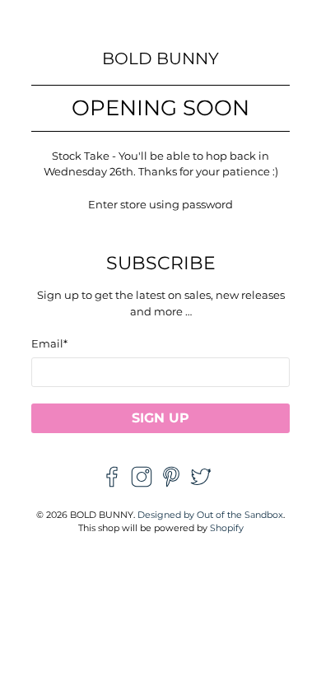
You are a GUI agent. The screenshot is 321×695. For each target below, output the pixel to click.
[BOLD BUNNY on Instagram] (141, 483)
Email (49, 343)
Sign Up (160, 418)
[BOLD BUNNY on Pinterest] (171, 483)
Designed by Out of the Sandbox (210, 515)
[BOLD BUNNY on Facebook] (112, 483)
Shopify (227, 528)
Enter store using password (160, 204)
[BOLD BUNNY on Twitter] (201, 483)
